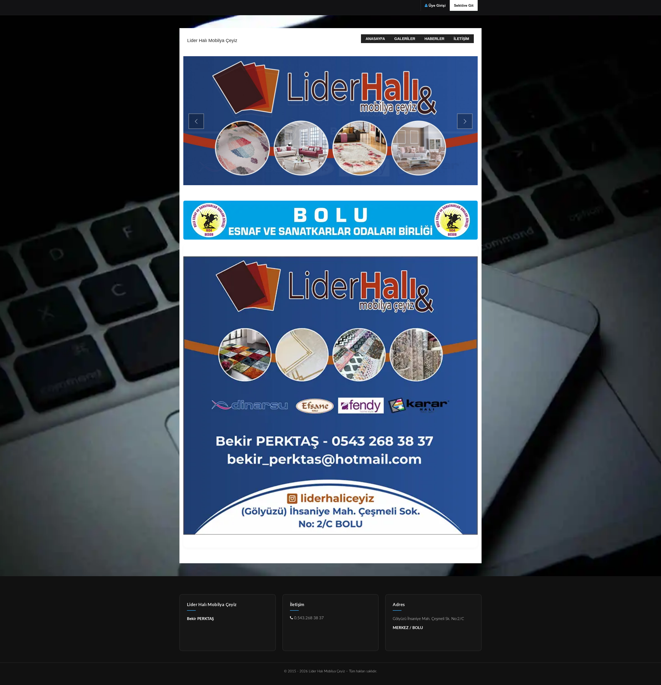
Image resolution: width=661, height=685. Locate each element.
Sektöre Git (464, 5)
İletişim (461, 39)
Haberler (434, 39)
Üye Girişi (437, 5)
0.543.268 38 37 (308, 618)
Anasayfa (375, 39)
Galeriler (404, 39)
